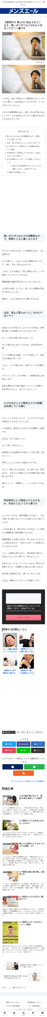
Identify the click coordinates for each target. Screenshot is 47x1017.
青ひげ (40, 732)
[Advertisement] (23, 203)
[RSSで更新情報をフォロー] (23, 773)
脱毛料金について (34, 1002)
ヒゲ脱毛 (22, 732)
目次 (20, 131)
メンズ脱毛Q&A (34, 1006)
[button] (42, 517)
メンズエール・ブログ (23, 1009)
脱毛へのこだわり (13, 1002)
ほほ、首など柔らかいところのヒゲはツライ (24, 143)
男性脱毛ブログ (10, 732)
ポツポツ (31, 732)
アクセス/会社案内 (13, 1006)
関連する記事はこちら (17, 172)
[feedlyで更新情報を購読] (34, 767)
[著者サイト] (12, 767)
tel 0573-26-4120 (23, 618)
